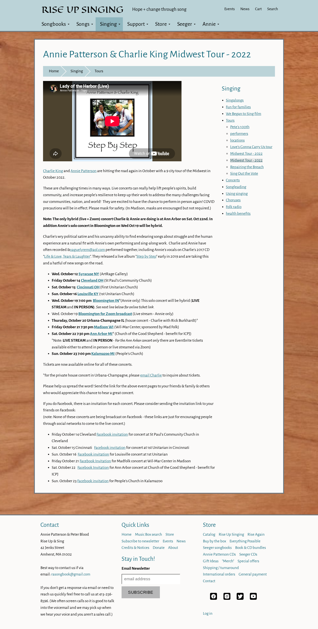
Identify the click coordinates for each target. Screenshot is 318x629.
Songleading (236, 187)
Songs (83, 24)
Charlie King (53, 171)
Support (136, 24)
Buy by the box (214, 541)
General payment (253, 574)
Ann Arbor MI (101, 334)
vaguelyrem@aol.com (87, 250)
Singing (108, 24)
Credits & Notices (135, 548)
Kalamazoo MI (103, 354)
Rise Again (256, 534)
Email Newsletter (136, 568)
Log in (207, 613)
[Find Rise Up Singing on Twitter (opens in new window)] (240, 599)
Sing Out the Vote (244, 173)
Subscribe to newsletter (140, 541)
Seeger (184, 24)
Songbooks (54, 24)
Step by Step (146, 256)
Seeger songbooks (217, 548)
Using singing (237, 194)
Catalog (209, 534)
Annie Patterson (83, 171)
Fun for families (238, 107)
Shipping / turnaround (221, 568)
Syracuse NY (89, 274)
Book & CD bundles (250, 548)
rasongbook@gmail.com (70, 574)
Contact (49, 525)
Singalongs (235, 100)
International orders (219, 574)
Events (229, 9)
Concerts (233, 180)
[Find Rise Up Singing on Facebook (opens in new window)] (213, 599)
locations (237, 140)
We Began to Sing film (243, 114)
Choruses (233, 200)
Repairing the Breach (247, 167)
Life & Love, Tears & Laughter (67, 256)
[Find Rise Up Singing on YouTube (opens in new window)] (253, 599)
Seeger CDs (248, 554)
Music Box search (148, 534)
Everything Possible (245, 541)
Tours (99, 71)
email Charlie (151, 375)
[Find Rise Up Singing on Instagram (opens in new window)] (226, 599)
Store (161, 24)
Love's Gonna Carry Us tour (251, 147)
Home (54, 71)
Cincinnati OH (88, 287)
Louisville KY (87, 294)
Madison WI (104, 327)
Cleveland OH (92, 280)
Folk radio (233, 207)
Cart (258, 9)
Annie (209, 24)
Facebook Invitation (95, 461)
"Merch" (228, 561)
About (173, 548)
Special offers (248, 561)
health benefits (238, 214)
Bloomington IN (106, 301)
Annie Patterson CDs (219, 554)
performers (239, 134)
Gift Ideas (210, 561)
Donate (159, 548)
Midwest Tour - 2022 (246, 154)
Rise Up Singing (231, 534)
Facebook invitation (112, 434)
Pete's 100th (239, 127)
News (244, 9)
